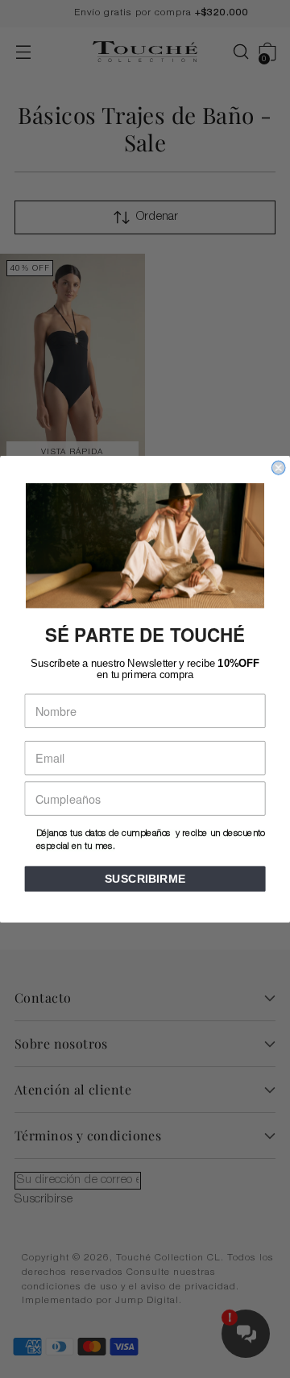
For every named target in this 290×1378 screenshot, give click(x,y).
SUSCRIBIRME (145, 878)
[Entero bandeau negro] (72, 362)
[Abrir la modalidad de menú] (22, 51)
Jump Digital (147, 1301)
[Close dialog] (278, 467)
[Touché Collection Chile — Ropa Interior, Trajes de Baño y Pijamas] (145, 52)
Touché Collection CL (168, 1258)
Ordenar (157, 217)
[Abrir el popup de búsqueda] (232, 51)
